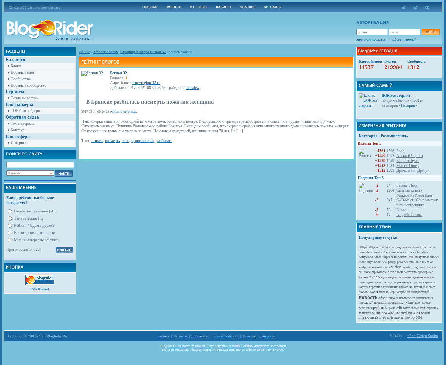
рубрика (380, 307)
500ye (371, 247)
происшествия (142, 141)
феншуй (401, 312)
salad (430, 262)
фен (392, 312)
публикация (413, 302)
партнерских (424, 297)
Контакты (18, 130)
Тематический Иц (28, 218)
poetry (392, 262)
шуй (390, 317)
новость (368, 297)
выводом (404, 277)
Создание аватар (24, 98)
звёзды (382, 282)
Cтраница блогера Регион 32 (143, 52)
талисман (365, 312)
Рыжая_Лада (406, 185)
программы (396, 302)
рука (392, 308)
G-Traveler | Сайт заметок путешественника (417, 202)
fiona (400, 151)
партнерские (407, 297)
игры (397, 282)
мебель (384, 292)
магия (374, 292)
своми (415, 308)
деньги (371, 282)
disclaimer (389, 252)
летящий (419, 287)
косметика (405, 287)
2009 (419, 317)
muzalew (192, 87)
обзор (383, 297)
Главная (84, 52)
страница (432, 308)
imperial (387, 257)
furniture (422, 252)
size (379, 267)
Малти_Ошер (407, 165)
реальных (365, 308)
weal (434, 267)
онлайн (393, 297)
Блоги (16, 66)
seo (374, 267)
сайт (399, 308)
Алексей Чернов (409, 155)
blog (398, 247)
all (378, 247)
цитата (364, 317)
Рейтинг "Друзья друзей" (34, 225)
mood (362, 262)
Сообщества (21, 79)
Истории (408, 105)
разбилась (164, 141)
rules (423, 262)
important (400, 257)
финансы (414, 312)
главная (429, 277)
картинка (429, 282)
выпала (97, 141)
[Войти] (431, 32)
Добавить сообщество (28, 85)
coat (433, 247)
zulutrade (365, 272)
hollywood (366, 257)
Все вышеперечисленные (34, 232)
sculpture (365, 267)
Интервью (19, 142)
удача (386, 312)
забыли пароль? (404, 39)
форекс (425, 312)
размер (426, 302)
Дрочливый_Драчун (412, 170)
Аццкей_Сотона (409, 214)
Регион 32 (118, 73)
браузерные (425, 272)
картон (363, 287)
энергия (399, 317)
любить (431, 287)
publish (414, 262)
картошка (375, 287)
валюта (363, 277)
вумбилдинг (389, 277)
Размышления (393, 136)
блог (391, 272)
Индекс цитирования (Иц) (35, 211)
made (425, 257)
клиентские (390, 287)
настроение (403, 292)
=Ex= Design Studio (422, 336)
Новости (180, 336)
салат (406, 308)
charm (425, 247)
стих (423, 308)
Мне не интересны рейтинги (36, 240)
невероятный (420, 292)
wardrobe (424, 267)
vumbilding (410, 267)
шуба (382, 317)
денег (362, 282)
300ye (363, 247)
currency (376, 252)
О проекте (200, 336)
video (396, 266)
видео (374, 276)
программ (380, 302)
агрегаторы (379, 272)
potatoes (402, 262)
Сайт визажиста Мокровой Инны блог (414, 192)
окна (125, 141)
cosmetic (364, 252)
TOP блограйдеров (26, 111)
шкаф (374, 317)
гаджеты (417, 277)
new (384, 262)
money (434, 257)
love (410, 257)
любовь (364, 292)
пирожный (366, 302)
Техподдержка (22, 123)
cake (404, 247)
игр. (390, 282)
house (377, 257)
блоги (399, 272)
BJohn (401, 210)
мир (392, 292)
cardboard (414, 247)
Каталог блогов (105, 52)
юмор (410, 317)
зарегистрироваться (371, 39)
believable (387, 247)
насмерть (112, 141)
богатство (410, 272)
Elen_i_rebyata (407, 160)
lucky (418, 257)
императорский (412, 282)
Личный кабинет (225, 336)
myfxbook (374, 262)
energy (401, 252)
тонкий (376, 312)
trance (386, 267)
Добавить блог (23, 72)
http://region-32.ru (146, 82)
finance (411, 252)
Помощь (249, 336)
